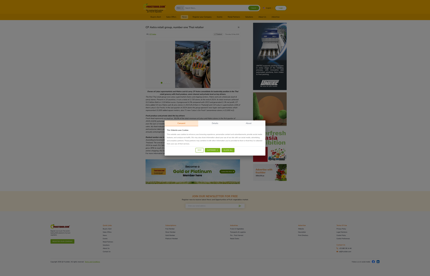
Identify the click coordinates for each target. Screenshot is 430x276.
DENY (200, 150)
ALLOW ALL (228, 150)
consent (181, 123)
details (215, 123)
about (248, 123)
